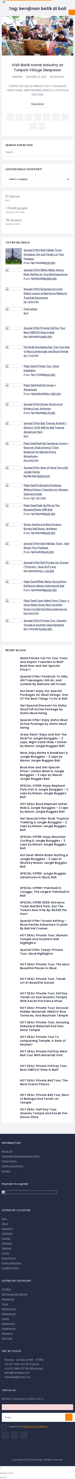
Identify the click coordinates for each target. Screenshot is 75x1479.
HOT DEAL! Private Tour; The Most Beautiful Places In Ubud (45, 966)
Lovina (5, 1253)
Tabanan (6, 1248)
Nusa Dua (7, 1228)
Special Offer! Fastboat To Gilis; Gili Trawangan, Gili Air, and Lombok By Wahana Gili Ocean (44, 680)
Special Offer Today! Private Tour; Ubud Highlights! (41, 952)
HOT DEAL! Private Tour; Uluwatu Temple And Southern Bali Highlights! (44, 939)
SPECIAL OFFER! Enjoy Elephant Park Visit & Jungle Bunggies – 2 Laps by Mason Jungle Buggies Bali (44, 791)
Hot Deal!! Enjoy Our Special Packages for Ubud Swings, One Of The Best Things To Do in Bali (44, 695)
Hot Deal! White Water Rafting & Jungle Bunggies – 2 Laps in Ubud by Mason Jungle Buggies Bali (44, 860)
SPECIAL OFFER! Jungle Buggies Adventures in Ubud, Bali (43, 875)
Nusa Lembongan (11, 1263)
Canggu (6, 1238)
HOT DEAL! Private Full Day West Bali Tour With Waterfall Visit (44, 1053)
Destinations (9, 1313)
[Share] (4, 1473)
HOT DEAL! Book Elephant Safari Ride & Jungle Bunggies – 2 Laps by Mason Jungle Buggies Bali (44, 808)
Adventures (8, 1299)
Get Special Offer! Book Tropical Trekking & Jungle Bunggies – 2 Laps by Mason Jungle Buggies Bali (44, 824)
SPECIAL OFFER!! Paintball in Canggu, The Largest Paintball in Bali (44, 891)
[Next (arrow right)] (4, 1477)
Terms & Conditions (12, 1166)
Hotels (5, 1318)
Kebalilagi (17, 76)
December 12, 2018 (36, 76)
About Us (7, 1151)
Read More (37, 103)
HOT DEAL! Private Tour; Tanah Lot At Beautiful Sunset (43, 981)
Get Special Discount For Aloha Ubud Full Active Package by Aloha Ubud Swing (43, 709)
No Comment (57, 76)
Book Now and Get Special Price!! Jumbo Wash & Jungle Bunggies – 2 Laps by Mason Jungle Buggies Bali (42, 773)
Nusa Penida (8, 1258)
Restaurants (8, 1323)
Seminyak (7, 1233)
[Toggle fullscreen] (8, 1473)
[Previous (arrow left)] (1, 1477)
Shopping (7, 1333)
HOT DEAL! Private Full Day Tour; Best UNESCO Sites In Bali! (43, 1068)
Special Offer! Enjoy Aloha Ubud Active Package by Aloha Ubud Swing (44, 724)
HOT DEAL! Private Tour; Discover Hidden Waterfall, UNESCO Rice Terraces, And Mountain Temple (44, 1011)
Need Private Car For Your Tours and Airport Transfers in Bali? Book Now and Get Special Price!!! (44, 663)
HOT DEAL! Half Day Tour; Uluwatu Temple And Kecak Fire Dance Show (43, 1113)
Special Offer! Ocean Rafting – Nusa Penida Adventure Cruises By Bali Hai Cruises (44, 924)
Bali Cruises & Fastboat (14, 1294)
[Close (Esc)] (1, 1473)
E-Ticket (6, 1289)
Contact (6, 1171)
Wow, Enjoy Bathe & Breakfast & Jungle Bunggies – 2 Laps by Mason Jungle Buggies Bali (44, 756)
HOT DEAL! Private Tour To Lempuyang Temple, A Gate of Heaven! (43, 1040)
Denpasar (7, 1243)
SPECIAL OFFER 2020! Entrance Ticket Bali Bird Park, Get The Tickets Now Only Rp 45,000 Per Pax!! (43, 908)
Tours (5, 1304)
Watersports (8, 1309)
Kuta (4, 1218)
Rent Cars (7, 1338)
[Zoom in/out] (12, 1473)
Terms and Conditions (35, 1426)
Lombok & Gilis (10, 1268)
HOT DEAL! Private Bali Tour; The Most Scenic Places (44, 1082)
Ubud (5, 1223)
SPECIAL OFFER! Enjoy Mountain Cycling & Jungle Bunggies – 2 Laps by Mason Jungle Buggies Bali (43, 842)
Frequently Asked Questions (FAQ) (21, 1156)
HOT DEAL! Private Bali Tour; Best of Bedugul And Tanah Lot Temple (44, 1098)
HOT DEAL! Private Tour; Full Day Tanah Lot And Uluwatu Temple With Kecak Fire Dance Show (43, 997)
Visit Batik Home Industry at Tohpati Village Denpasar (37, 67)
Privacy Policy (9, 1161)
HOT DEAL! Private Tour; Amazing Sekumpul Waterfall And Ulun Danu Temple (44, 1026)
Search (65, 152)
